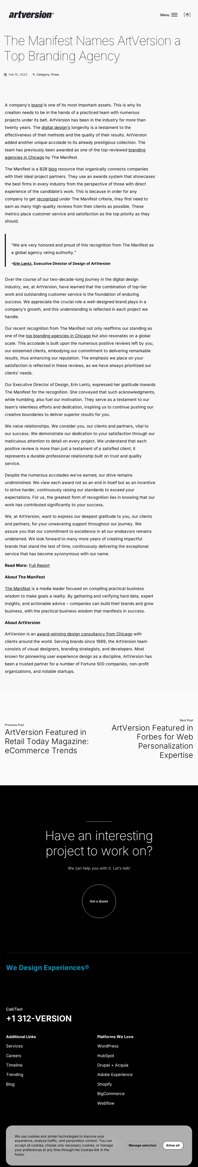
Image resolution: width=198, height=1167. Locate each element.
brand (36, 105)
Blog (10, 1084)
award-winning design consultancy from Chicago (84, 634)
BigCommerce (111, 1093)
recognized (47, 199)
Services (14, 1046)
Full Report (39, 565)
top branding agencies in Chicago (58, 335)
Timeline (14, 1065)
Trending (14, 1074)
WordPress (108, 1046)
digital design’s (56, 127)
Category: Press (47, 74)
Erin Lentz (22, 263)
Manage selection (142, 1145)
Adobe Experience (115, 1074)
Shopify (104, 1084)
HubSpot (105, 1055)
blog (53, 169)
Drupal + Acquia (112, 1065)
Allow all (173, 1145)
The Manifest (17, 588)
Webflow (105, 1103)
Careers (13, 1055)
